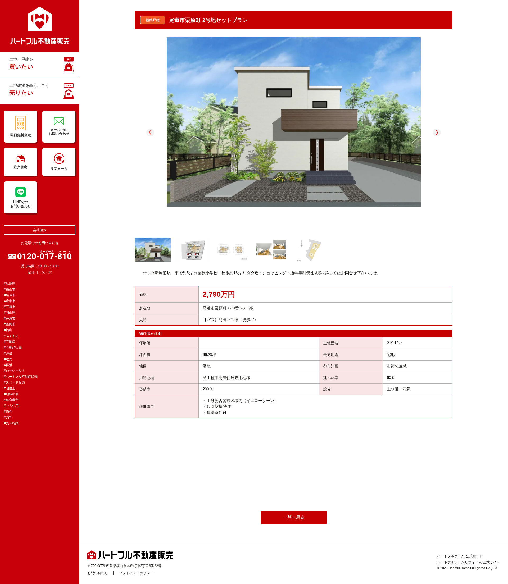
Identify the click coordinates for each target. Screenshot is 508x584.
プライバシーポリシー (136, 573)
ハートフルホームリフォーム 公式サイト (468, 562)
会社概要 (40, 230)
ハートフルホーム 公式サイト (460, 556)
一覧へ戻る (293, 517)
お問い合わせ (97, 573)
